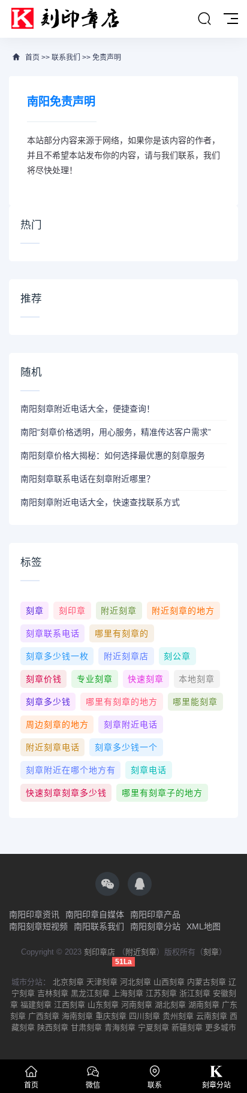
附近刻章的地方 (183, 610)
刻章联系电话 (53, 633)
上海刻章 (127, 993)
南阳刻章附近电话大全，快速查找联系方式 (100, 502)
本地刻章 (197, 679)
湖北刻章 (170, 1004)
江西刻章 (69, 1004)
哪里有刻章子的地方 (162, 793)
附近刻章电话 (53, 747)
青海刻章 (119, 1027)
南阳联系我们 (99, 926)
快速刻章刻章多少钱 (66, 793)
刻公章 (177, 656)
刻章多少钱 (48, 701)
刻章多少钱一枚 (57, 656)
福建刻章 (36, 1004)
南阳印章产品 (155, 914)
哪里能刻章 (195, 701)
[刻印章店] (71, 19)
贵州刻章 (178, 1016)
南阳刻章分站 (155, 926)
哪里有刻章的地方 (122, 701)
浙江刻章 (194, 993)
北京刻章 (68, 981)
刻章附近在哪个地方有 (71, 770)
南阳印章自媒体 (94, 914)
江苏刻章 (161, 993)
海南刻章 (77, 1016)
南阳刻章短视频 (38, 926)
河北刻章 (135, 981)
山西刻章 (169, 981)
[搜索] (204, 19)
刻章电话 (149, 770)
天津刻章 (102, 981)
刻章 (35, 610)
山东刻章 (103, 1004)
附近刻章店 (126, 656)
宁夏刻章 (153, 1027)
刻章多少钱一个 (126, 747)
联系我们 (66, 57)
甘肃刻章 (86, 1027)
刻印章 (72, 610)
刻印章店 (99, 951)
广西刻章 (43, 1016)
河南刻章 (136, 1004)
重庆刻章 (110, 1016)
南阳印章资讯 (34, 914)
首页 (32, 57)
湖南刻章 (203, 1004)
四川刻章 (144, 1016)
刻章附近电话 (131, 724)
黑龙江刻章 (90, 993)
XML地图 (203, 926)
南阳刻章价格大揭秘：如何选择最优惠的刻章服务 (112, 455)
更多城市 (220, 1027)
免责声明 (106, 57)
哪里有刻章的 (122, 633)
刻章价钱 (44, 679)
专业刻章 (95, 679)
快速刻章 (146, 679)
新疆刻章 (187, 1027)
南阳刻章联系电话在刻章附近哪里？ (87, 479)
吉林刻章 (52, 993)
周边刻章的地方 (57, 724)
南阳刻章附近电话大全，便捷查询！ (87, 408)
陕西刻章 (52, 1027)
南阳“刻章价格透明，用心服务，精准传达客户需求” (115, 432)
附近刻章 (119, 610)
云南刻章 (211, 1016)
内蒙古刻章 (206, 981)
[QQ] (140, 884)
